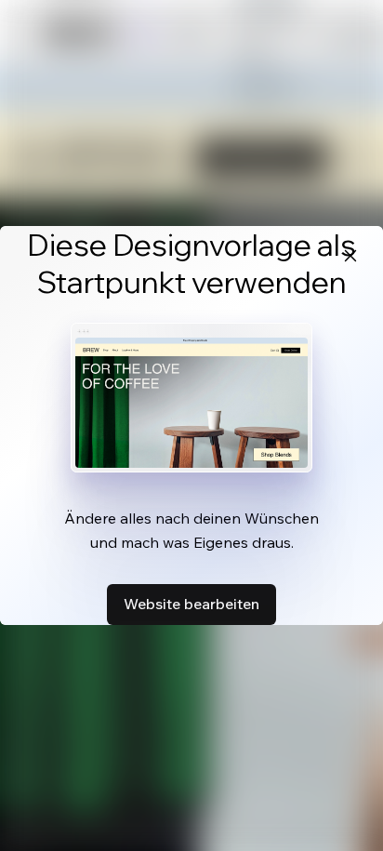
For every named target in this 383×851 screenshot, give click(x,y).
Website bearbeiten (191, 603)
